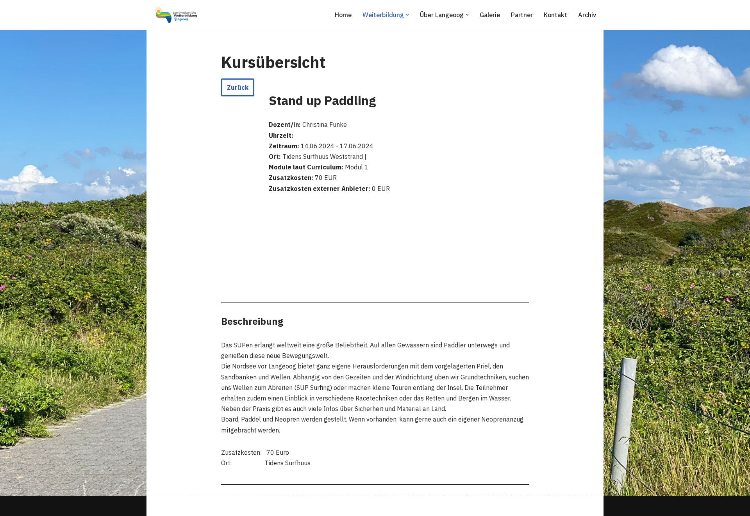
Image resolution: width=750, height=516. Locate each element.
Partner (522, 15)
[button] (407, 14)
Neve (159, 506)
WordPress (233, 506)
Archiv (587, 15)
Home (343, 15)
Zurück (237, 87)
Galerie (490, 15)
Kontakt (555, 15)
